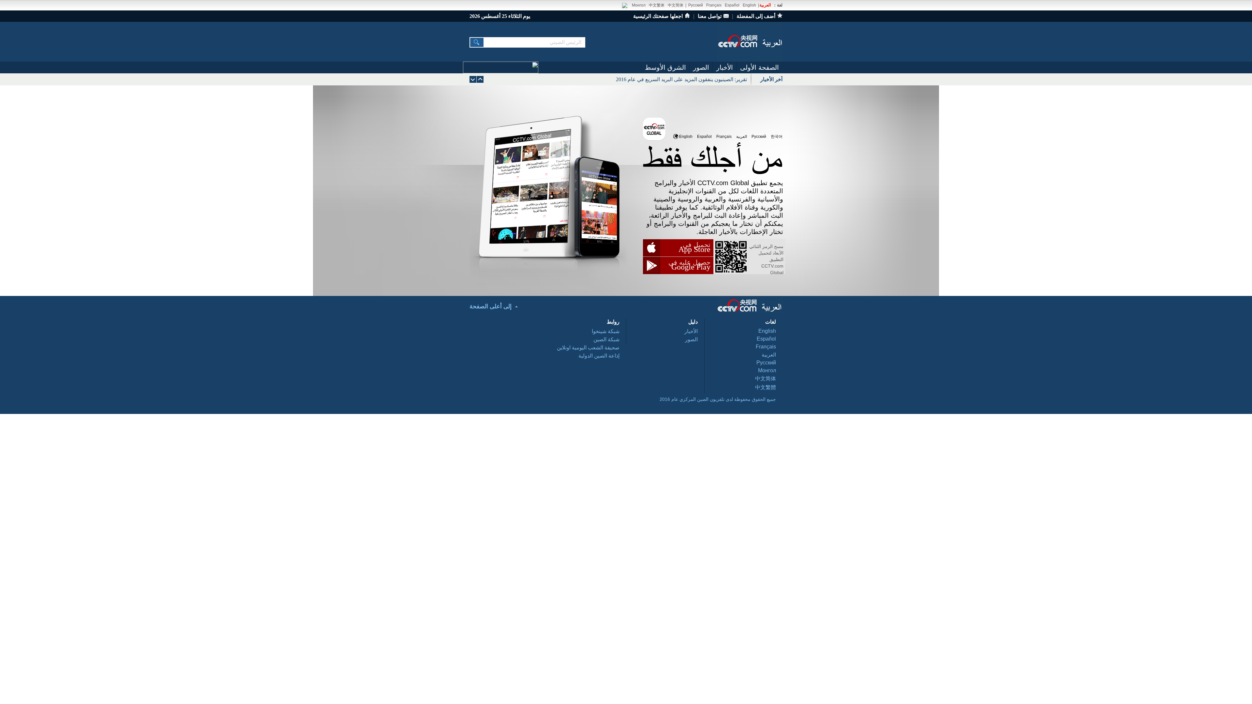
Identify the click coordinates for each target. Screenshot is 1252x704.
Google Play (690, 267)
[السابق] (473, 79)
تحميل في (696, 244)
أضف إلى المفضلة (756, 16)
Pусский (759, 136)
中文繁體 (765, 387)
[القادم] (480, 79)
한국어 (776, 136)
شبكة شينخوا (605, 331)
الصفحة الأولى (759, 67)
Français (714, 5)
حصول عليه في (689, 262)
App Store (694, 249)
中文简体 (675, 5)
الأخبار (724, 67)
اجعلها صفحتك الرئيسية (658, 16)
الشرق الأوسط (665, 67)
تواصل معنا (710, 16)
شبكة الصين (606, 339)
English (749, 5)
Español (732, 5)
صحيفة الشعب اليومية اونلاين (588, 347)
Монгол (639, 5)
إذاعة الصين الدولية (598, 356)
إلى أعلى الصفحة (491, 306)
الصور (701, 67)
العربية (765, 5)
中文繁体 (656, 5)
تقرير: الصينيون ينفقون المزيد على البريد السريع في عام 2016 (681, 79)
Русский (695, 5)
